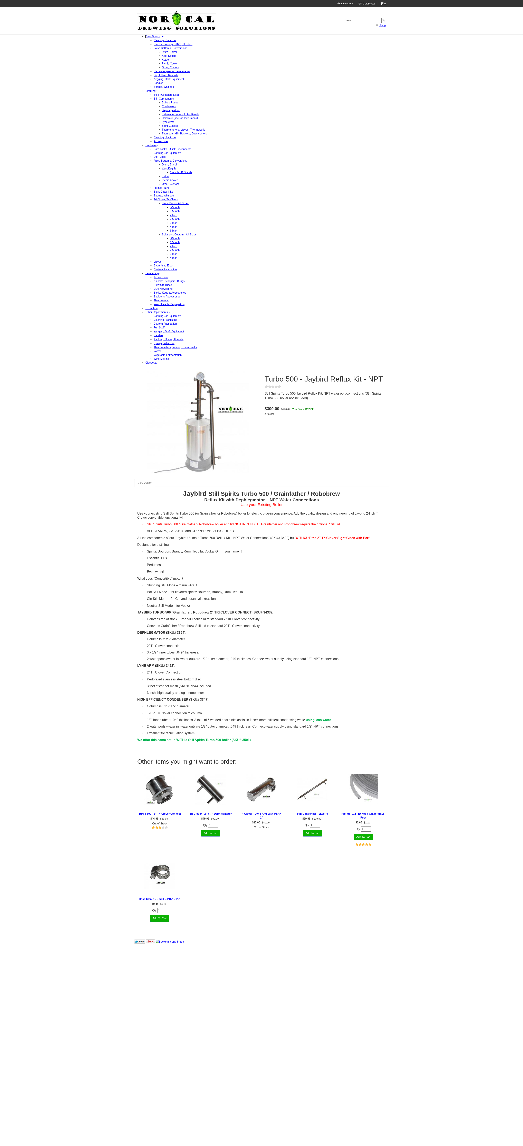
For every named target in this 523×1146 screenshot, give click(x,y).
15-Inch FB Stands (181, 172)
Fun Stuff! (159, 327)
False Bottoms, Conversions (170, 48)
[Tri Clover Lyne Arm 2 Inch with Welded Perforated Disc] (261, 789)
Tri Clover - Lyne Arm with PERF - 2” (261, 815)
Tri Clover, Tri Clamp (166, 199)
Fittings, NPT (161, 187)
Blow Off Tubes (163, 284)
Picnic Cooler (170, 63)
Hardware (150, 145)
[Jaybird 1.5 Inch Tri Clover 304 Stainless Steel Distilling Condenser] (312, 789)
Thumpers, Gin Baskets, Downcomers (184, 133)
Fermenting (152, 273)
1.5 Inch (175, 211)
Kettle (165, 59)
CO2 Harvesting (163, 288)
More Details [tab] (144, 482)
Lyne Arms (168, 121)
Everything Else (163, 265)
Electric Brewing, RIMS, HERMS (173, 44)
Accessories (161, 141)
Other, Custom (170, 67)
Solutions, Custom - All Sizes (179, 234)
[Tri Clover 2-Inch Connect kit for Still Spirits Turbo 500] (159, 789)
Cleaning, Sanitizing (165, 40)
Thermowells (161, 300)
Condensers (169, 106)
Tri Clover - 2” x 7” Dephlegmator (211, 813)
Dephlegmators (171, 110)
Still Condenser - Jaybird (312, 813)
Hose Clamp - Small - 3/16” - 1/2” (160, 899)
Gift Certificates (367, 3)
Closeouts (151, 362)
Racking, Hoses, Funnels (168, 339)
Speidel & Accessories (167, 296)
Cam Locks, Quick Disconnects (172, 149)
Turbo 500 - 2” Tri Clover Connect (160, 813)
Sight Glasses (170, 125)
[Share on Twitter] (139, 942)
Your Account (344, 3)
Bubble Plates (170, 102)
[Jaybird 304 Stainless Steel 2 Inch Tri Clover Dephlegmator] (210, 789)
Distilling (150, 90)
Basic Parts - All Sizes (175, 203)
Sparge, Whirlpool (164, 86)
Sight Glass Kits (163, 191)
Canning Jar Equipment (167, 152)
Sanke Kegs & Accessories (170, 292)
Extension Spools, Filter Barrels (180, 114)
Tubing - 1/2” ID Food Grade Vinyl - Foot (363, 815)
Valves (158, 261)
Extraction (151, 308)
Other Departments (156, 312)
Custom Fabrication (165, 269)
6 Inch (173, 230)
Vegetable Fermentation (168, 354)
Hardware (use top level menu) (172, 71)
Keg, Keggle (169, 55)
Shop (382, 25)
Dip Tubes (160, 156)
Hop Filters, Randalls (166, 75)
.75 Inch (175, 207)
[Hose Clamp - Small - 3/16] (159, 874)
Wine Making (161, 358)
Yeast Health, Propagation (169, 304)
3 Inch (173, 222)
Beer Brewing (153, 36)
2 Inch (173, 215)
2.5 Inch (175, 219)
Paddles (158, 82)
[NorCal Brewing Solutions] (176, 20)
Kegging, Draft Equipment (169, 79)
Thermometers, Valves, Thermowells (183, 129)
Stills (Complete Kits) (166, 94)
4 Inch (173, 226)
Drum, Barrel (169, 51)
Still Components (164, 98)
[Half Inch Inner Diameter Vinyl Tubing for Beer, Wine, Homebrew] (363, 789)
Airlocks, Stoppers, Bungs (169, 281)
